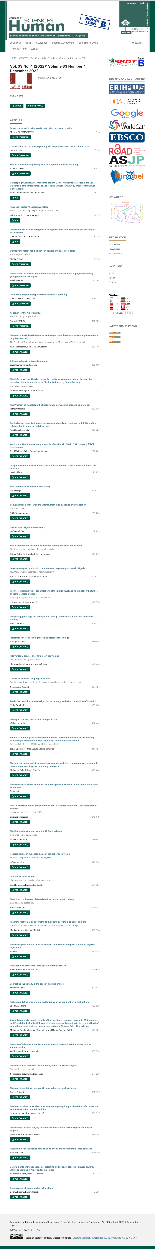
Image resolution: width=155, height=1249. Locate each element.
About (34, 49)
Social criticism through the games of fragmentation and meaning (44, 164)
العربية (112, 273)
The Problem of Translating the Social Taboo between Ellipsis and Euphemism (50, 405)
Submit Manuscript (63, 43)
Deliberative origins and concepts (27, 527)
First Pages (36, 106)
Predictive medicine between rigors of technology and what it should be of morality (53, 701)
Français (113, 282)
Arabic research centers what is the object (31, 1188)
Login (142, 3)
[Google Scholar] (127, 117)
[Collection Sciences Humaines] (127, 129)
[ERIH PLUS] (127, 93)
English (112, 277)
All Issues (42, 43)
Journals (15, 43)
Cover (17, 106)
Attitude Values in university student (29, 361)
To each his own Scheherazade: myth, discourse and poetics (41, 128)
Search (138, 43)
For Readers (114, 244)
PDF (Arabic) (21, 352)
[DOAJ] (127, 105)
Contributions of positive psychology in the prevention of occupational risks (49, 146)
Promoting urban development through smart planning (38, 294)
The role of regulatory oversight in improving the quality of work (43, 1088)
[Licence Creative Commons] (16, 1237)
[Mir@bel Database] (127, 184)
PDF (16, 197)
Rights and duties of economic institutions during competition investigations (49, 1002)
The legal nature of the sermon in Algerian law (33, 719)
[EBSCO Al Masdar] (127, 141)
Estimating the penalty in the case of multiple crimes (37, 983)
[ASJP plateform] (127, 166)
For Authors (19, 49)
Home (28, 43)
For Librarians (115, 253)
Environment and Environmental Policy (30, 486)
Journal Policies (88, 43)
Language (131, 3)
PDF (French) (21, 137)
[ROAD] (127, 153)
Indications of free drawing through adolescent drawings (39, 637)
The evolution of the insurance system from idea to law (38, 965)
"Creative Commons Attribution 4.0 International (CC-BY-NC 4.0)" (104, 1237)
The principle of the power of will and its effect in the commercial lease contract (51, 1148)
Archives (23, 58)
